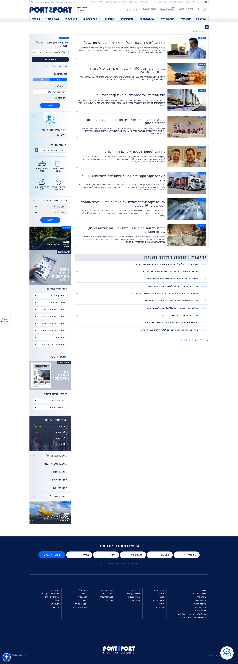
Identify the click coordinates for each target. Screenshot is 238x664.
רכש (57, 600)
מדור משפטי (71, 19)
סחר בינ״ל (83, 590)
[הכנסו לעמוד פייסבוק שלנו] (50, 267)
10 (181, 340)
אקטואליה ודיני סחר (79, 607)
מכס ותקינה (82, 597)
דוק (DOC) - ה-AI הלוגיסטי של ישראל (191, 614)
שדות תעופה (135, 600)
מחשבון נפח (60, 488)
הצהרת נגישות (200, 607)
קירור (161, 603)
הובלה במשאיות (107, 590)
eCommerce (127, 19)
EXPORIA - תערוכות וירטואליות (193, 617)
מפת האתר (201, 597)
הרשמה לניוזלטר (104, 2)
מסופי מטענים (158, 600)
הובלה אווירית (167, 19)
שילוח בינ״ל (54, 590)
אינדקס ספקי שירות (176, 2)
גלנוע (162, 597)
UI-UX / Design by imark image (18, 655)
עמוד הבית (201, 19)
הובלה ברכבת (108, 593)
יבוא (42, 79)
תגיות (195, 31)
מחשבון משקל (58, 496)
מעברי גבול (109, 600)
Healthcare (109, 19)
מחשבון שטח (59, 480)
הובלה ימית (186, 19)
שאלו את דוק (50, 59)
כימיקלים (160, 607)
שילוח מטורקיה (50, 66)
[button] (207, 27)
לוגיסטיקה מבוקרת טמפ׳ (49, 593)
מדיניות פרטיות (200, 603)
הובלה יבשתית (90, 19)
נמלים (161, 593)
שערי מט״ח (133, 2)
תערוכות (55, 607)
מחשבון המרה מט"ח (55, 456)
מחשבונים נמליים (159, 2)
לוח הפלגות (190, 2)
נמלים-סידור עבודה (119, 2)
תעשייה (84, 593)
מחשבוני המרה (145, 2)
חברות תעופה (134, 590)
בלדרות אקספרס (133, 593)
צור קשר (36, 19)
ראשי (198, 2)
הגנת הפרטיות (200, 610)
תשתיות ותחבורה (106, 597)
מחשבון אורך (59, 472)
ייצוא (58, 79)
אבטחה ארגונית (81, 603)
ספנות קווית (159, 590)
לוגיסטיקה (55, 603)
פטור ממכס (63, 66)
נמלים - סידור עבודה (55, 394)
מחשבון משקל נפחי (55, 464)
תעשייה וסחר (52, 19)
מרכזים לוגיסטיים (52, 597)
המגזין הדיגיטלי (58, 357)
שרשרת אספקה (147, 19)
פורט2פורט (204, 31)
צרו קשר (93, 2)
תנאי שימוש (201, 600)
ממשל (84, 600)
